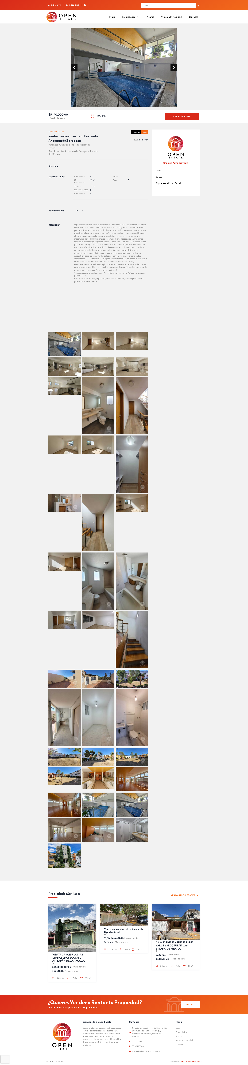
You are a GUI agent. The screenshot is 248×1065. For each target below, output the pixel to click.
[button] (136, 16)
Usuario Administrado (175, 162)
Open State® (55, 1061)
